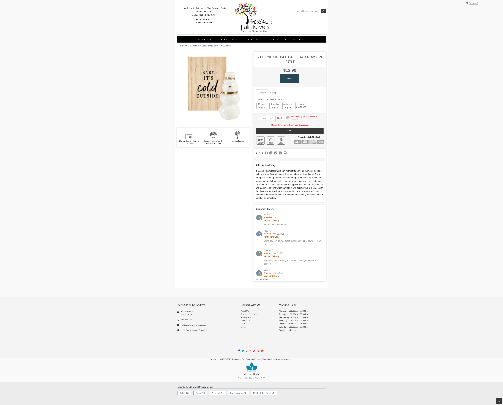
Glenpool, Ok (217, 393)
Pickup (273, 93)
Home (183, 46)
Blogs (243, 327)
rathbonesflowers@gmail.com (193, 325)
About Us (245, 311)
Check (279, 118)
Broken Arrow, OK (238, 393)
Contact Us (245, 320)
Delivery (262, 93)
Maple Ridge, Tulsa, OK (264, 393)
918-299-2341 (187, 319)
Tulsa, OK (184, 393)
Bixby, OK (200, 393)
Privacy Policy (247, 317)
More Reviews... (263, 279)
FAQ (243, 324)
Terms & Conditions (249, 314)
